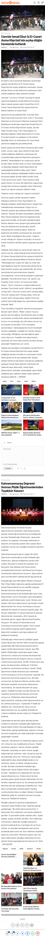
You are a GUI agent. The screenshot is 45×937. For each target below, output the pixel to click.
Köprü (34, 381)
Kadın (26, 381)
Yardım (38, 849)
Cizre (11, 381)
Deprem (5, 849)
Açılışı (4, 381)
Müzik (21, 849)
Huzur (19, 381)
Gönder (8, 468)
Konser (13, 849)
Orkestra (30, 849)
